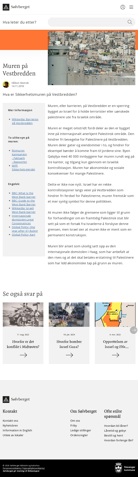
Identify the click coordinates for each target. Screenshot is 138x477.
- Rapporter (19, 162)
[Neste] (133, 330)
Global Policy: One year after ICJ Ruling (25, 229)
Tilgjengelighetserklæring (33, 468)
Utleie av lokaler (13, 435)
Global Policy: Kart (23, 234)
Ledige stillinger (80, 430)
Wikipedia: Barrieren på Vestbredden (25, 121)
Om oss (75, 420)
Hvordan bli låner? (116, 426)
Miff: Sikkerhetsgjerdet (23, 167)
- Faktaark (18, 158)
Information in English (17, 430)
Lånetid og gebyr (115, 430)
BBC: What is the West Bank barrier (24, 195)
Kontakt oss (10, 420)
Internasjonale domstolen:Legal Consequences (23, 219)
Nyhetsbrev (10, 425)
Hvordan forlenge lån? (118, 440)
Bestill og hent (113, 435)
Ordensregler (79, 435)
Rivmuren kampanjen (19, 152)
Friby (73, 425)
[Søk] (131, 22)
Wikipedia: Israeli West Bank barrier (24, 210)
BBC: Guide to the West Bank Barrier (24, 202)
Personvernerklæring (12, 468)
